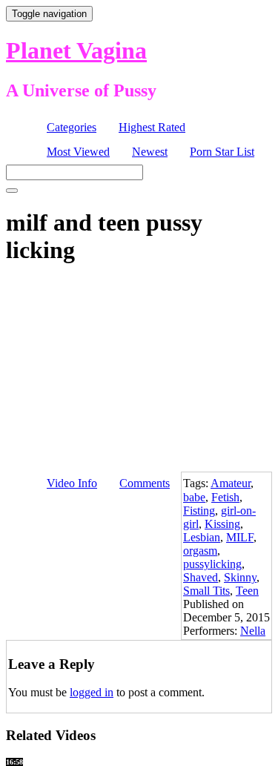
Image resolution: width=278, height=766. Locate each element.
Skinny (240, 577)
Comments (144, 483)
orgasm (200, 550)
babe (194, 497)
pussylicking (212, 564)
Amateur (231, 483)
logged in (91, 692)
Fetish (225, 497)
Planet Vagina (76, 50)
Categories (71, 127)
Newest (150, 151)
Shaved (200, 577)
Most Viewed (78, 151)
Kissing (222, 524)
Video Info (72, 483)
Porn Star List (222, 151)
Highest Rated (152, 127)
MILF (240, 537)
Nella (252, 630)
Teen (247, 590)
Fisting (199, 510)
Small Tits (206, 590)
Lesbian (201, 537)
